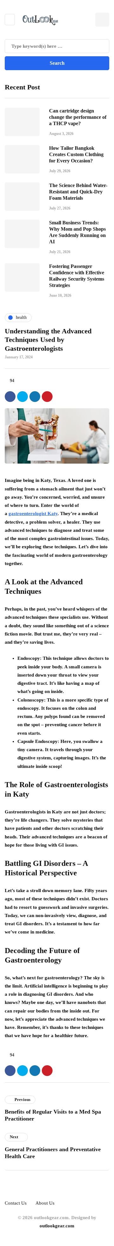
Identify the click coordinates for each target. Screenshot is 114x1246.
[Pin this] (47, 396)
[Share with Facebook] (10, 396)
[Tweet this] (22, 396)
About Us (44, 1203)
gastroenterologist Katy (33, 513)
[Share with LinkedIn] (34, 396)
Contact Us (16, 1203)
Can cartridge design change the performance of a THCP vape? (77, 117)
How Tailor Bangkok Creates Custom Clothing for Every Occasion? (76, 154)
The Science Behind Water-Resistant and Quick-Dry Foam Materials (78, 192)
